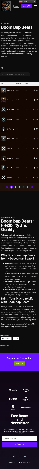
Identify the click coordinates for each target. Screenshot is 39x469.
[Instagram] (19, 456)
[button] (35, 6)
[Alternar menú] (3, 67)
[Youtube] (25, 456)
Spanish (25, 1)
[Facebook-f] (14, 456)
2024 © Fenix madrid (19, 462)
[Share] (34, 90)
